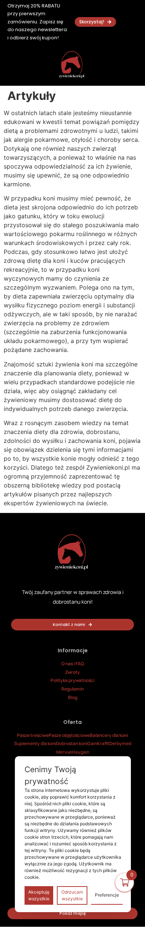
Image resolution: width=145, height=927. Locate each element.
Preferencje (107, 895)
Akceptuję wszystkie (38, 895)
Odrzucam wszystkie (72, 895)
